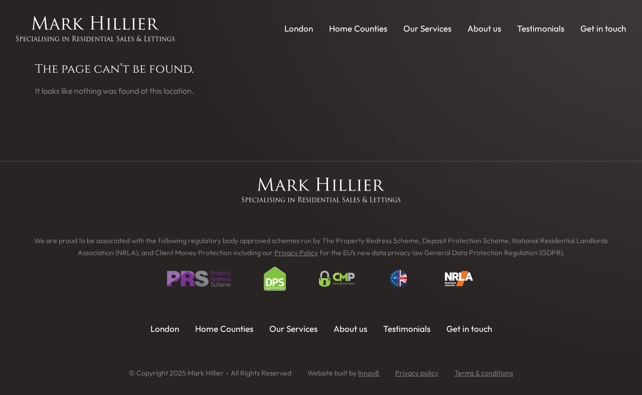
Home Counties (358, 28)
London (298, 28)
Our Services (427, 28)
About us (484, 28)
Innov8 (368, 372)
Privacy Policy (296, 252)
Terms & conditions (483, 372)
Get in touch (603, 28)
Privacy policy (416, 372)
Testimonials (540, 28)
